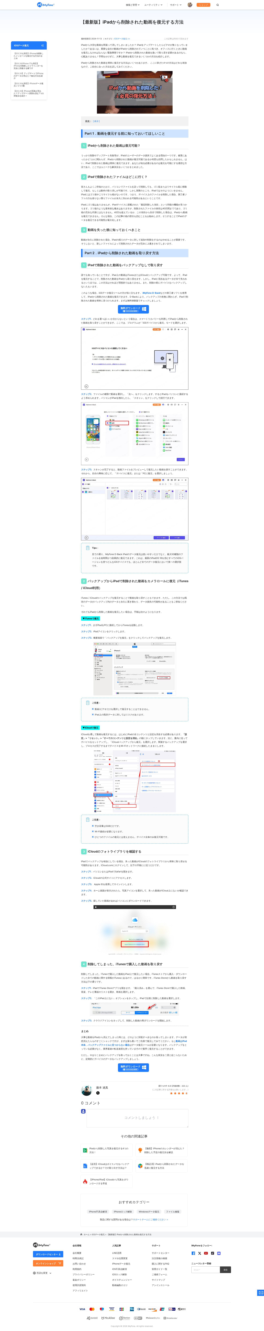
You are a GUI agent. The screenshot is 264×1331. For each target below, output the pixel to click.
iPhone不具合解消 (98, 1211)
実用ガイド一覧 (159, 1269)
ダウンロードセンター (47, 1254)
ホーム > (88, 1234)
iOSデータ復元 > (99, 1234)
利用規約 (77, 1269)
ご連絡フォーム (159, 1274)
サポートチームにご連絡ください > (150, 1219)
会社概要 (77, 1253)
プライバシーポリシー (84, 1274)
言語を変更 (42, 1273)
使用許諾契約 (79, 1285)
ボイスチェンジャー (122, 1279)
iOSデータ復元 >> (122, 38)
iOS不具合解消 (119, 1269)
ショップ (203, 4)
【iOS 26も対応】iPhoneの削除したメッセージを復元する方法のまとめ (28, 55)
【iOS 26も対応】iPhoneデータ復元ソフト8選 (28, 84)
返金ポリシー (79, 1279)
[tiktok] (213, 1253)
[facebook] (193, 1253)
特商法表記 (78, 1258)
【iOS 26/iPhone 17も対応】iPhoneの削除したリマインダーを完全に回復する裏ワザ (28, 65)
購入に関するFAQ (160, 1263)
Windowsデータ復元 (149, 1211)
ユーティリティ (152, 4)
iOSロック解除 (119, 1274)
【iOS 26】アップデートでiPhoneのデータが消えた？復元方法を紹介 (28, 75)
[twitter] (199, 1253)
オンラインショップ (46, 1263)
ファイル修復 (172, 1211)
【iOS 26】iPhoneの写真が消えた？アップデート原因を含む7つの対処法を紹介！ (29, 93)
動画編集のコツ (120, 1285)
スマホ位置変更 (120, 1258)
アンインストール (160, 1285)
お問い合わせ (79, 1263)
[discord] (219, 1253)
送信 (225, 1269)
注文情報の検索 (159, 1258)
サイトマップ (158, 1279)
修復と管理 (131, 4)
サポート (174, 4)
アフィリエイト (80, 1290)
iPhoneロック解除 (123, 1211)
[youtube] (206, 1253)
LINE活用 (116, 1253)
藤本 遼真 (102, 1087)
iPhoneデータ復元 (121, 1263)
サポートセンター (160, 1253)
